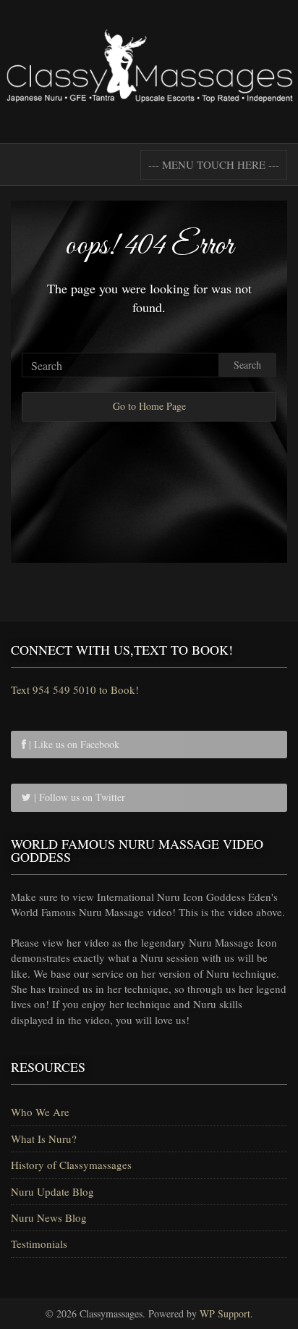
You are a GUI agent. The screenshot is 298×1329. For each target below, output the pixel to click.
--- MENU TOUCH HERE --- (213, 164)
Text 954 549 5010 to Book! (75, 689)
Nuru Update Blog (52, 1191)
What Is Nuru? (44, 1138)
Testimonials (39, 1243)
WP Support (225, 1313)
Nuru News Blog (49, 1217)
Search (247, 365)
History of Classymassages (71, 1164)
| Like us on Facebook (72, 744)
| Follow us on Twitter (78, 797)
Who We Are (40, 1111)
